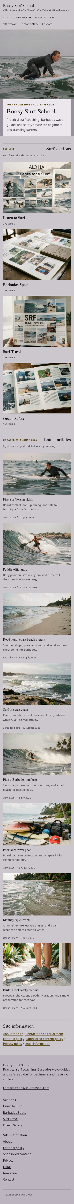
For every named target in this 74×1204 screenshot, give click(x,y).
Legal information (37, 1044)
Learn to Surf (22, 17)
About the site (13, 1034)
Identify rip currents (17, 919)
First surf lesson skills (18, 499)
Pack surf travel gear (17, 849)
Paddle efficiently (15, 569)
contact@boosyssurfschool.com (26, 1088)
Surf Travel (10, 24)
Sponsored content (17, 1154)
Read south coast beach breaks (24, 639)
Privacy (8, 1160)
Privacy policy (12, 1044)
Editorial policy (13, 1039)
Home (6, 17)
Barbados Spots (45, 17)
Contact (47, 24)
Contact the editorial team (44, 1034)
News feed (10, 1173)
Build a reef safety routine (21, 989)
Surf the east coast (15, 709)
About (7, 1141)
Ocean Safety (30, 24)
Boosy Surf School (36, 7)
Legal (7, 1167)
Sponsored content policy (44, 1039)
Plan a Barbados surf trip (20, 779)
